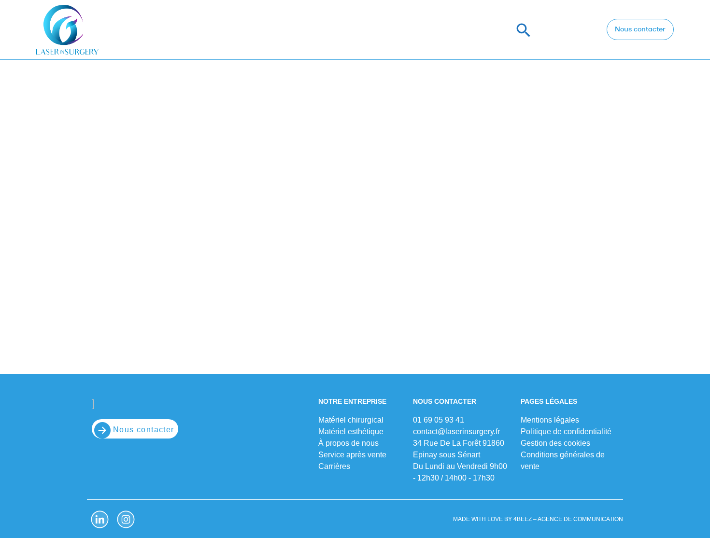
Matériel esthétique (321, 29)
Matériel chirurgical (219, 29)
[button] (523, 30)
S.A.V (484, 29)
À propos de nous (417, 29)
